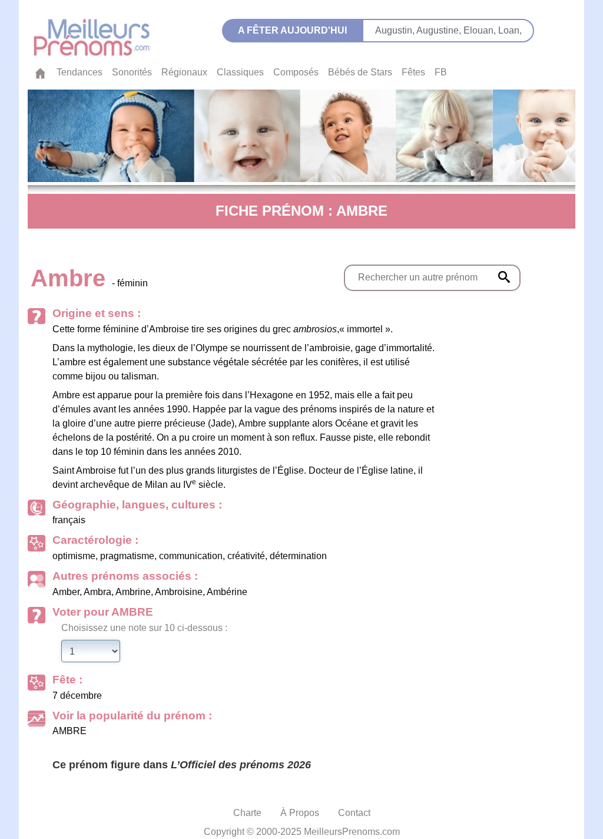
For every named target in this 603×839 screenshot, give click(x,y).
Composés (296, 72)
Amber (65, 592)
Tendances (79, 72)
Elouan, (480, 30)
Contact (354, 813)
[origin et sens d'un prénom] (504, 276)
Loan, (510, 30)
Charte (247, 813)
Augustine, (439, 30)
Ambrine (133, 592)
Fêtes (413, 72)
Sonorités (132, 72)
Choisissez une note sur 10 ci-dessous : (144, 628)
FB (441, 72)
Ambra (97, 592)
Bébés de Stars (360, 72)
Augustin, (395, 30)
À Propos (299, 813)
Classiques (240, 72)
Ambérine (227, 592)
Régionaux (184, 72)
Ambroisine (179, 592)
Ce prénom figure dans (181, 765)
